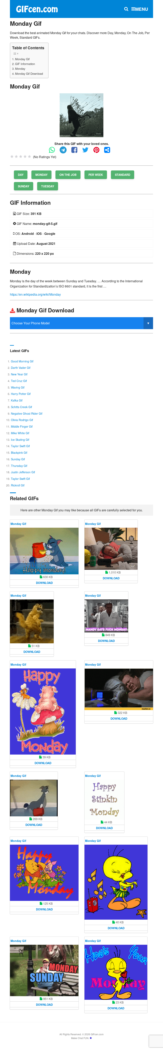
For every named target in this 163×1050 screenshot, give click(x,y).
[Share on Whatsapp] (54, 151)
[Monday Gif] (81, 114)
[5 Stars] (29, 156)
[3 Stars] (21, 156)
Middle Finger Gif (22, 426)
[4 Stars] (25, 156)
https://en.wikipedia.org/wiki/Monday (35, 294)
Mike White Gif (20, 433)
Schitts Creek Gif (21, 407)
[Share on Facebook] (76, 151)
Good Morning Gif (22, 361)
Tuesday (47, 186)
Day (20, 175)
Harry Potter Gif (21, 394)
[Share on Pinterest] (98, 151)
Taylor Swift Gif (20, 446)
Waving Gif (17, 387)
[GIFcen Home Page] (37, 8)
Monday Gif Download (29, 73)
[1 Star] (12, 156)
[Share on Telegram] (65, 151)
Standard (122, 175)
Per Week (95, 175)
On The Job (68, 175)
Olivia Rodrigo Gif (22, 420)
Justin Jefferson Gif (23, 472)
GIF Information (25, 64)
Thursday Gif (19, 466)
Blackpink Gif (19, 453)
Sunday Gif (18, 459)
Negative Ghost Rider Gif (26, 413)
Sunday (23, 186)
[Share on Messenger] (109, 151)
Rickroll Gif (17, 485)
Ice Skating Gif (20, 440)
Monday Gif (22, 59)
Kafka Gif (16, 400)
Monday (20, 68)
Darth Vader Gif (20, 368)
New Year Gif (19, 374)
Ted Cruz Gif (19, 381)
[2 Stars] (16, 156)
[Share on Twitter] (87, 151)
